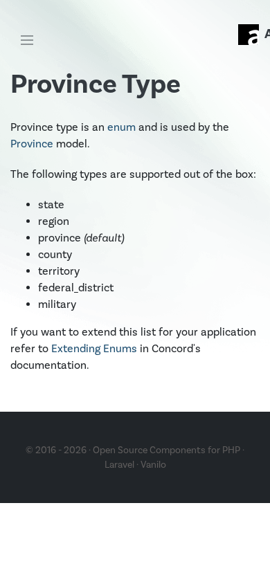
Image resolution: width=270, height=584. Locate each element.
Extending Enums (94, 348)
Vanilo (153, 465)
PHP (231, 450)
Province (31, 143)
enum (121, 127)
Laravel (119, 465)
